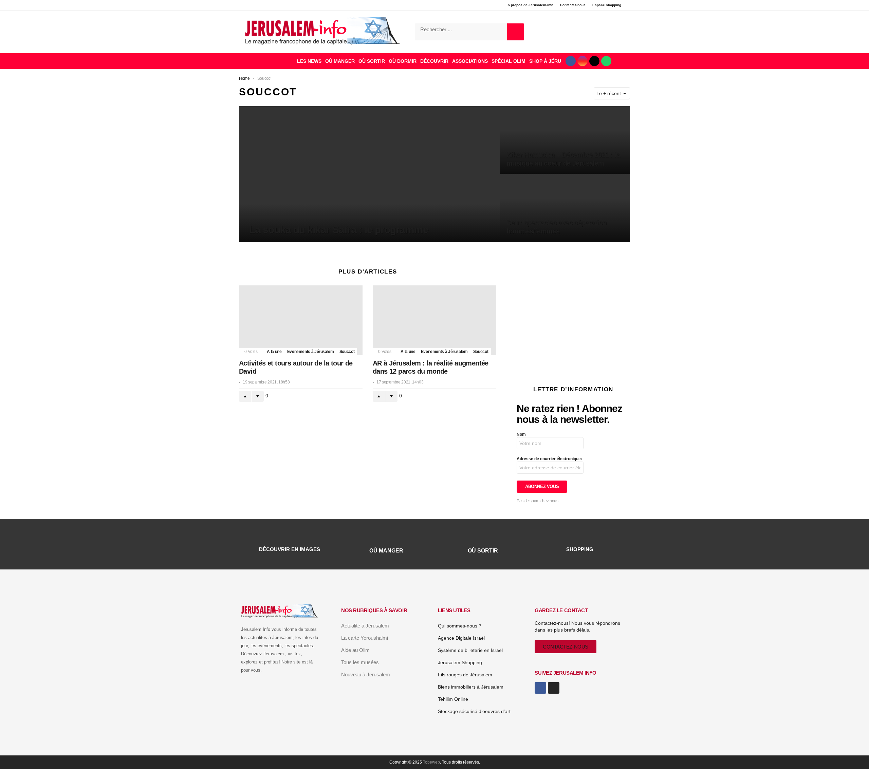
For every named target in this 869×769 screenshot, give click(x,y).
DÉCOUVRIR (434, 61)
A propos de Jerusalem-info (530, 5)
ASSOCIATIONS (470, 61)
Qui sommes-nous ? (459, 626)
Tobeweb (431, 762)
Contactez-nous (573, 5)
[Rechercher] (515, 31)
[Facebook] (571, 61)
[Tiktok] (594, 61)
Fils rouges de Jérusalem (465, 674)
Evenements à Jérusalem (310, 351)
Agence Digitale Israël (461, 638)
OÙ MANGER (340, 61)
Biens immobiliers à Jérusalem (470, 687)
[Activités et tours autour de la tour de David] (301, 320)
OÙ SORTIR (371, 61)
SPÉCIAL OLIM (508, 61)
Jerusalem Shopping (460, 662)
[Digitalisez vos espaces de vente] (573, 367)
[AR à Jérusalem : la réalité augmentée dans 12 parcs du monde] (434, 320)
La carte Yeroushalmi (364, 638)
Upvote (245, 396)
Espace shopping (606, 5)
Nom (521, 434)
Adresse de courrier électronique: (549, 458)
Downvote (258, 396)
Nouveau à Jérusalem (365, 674)
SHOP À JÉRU (545, 61)
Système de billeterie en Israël (470, 650)
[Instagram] (582, 61)
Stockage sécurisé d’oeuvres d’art (474, 711)
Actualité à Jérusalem (365, 626)
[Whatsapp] (606, 61)
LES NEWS (309, 61)
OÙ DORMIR (403, 61)
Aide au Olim (355, 650)
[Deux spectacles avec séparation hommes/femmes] (565, 208)
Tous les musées (360, 662)
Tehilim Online (453, 699)
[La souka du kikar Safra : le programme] (369, 174)
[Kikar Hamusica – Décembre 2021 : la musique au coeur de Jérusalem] (565, 140)
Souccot (346, 351)
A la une (274, 351)
